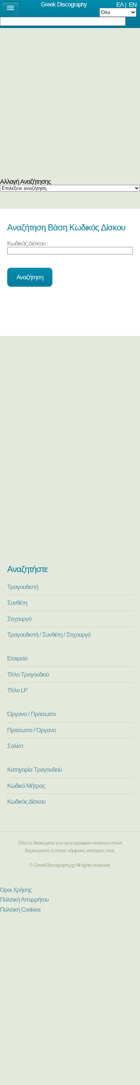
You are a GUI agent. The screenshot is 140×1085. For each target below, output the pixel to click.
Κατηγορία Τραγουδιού (34, 769)
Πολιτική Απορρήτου (24, 899)
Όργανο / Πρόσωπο (31, 713)
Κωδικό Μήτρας (26, 785)
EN (132, 4)
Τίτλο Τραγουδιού (28, 674)
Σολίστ (15, 745)
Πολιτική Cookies (20, 909)
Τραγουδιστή (22, 586)
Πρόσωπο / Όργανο (31, 730)
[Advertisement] (70, 105)
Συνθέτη (17, 602)
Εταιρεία (17, 658)
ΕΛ (119, 4)
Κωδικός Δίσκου (26, 801)
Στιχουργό (19, 618)
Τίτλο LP (17, 690)
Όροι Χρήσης (16, 889)
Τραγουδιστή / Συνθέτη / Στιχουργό (48, 634)
